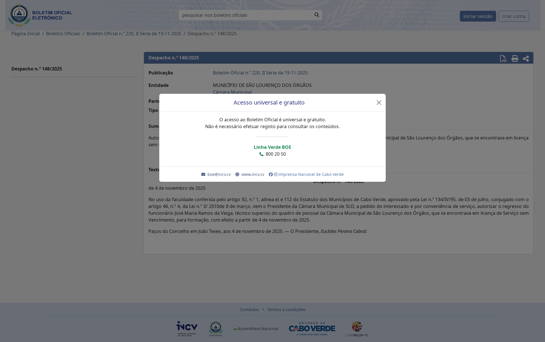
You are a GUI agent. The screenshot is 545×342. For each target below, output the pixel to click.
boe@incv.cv (219, 174)
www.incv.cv (253, 174)
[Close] (378, 102)
